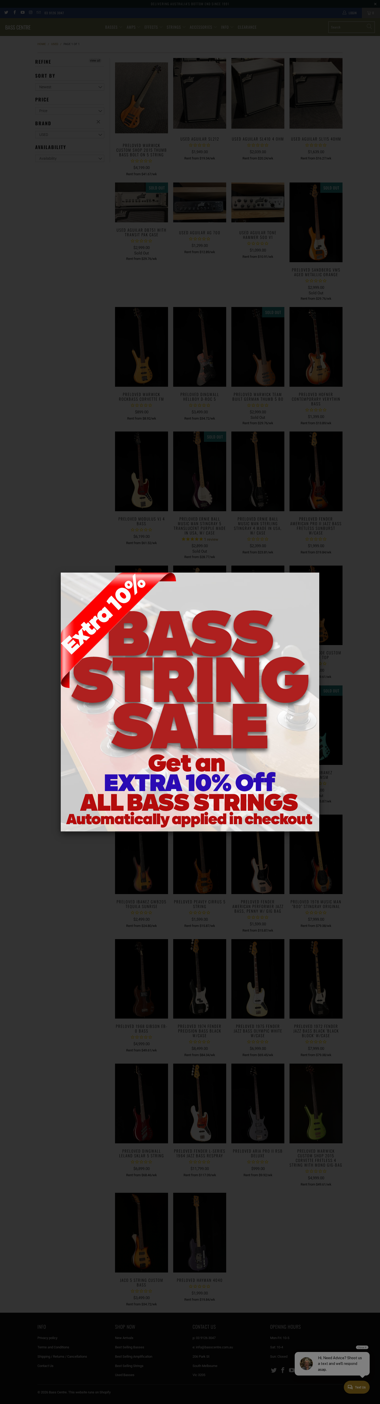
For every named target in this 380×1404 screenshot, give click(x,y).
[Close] (319, 572)
